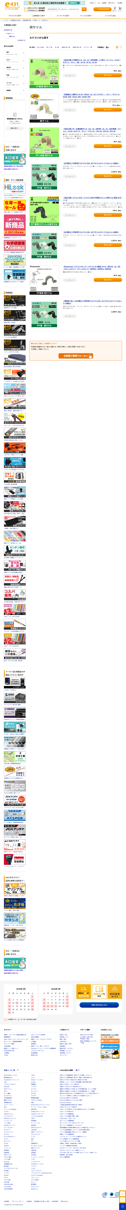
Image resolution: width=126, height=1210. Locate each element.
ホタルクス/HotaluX (37, 1175)
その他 (6, 1055)
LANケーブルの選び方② (67, 1111)
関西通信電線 (35, 1098)
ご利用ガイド (92, 3)
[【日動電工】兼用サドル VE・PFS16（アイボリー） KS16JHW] (44, 108)
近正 (32, 1139)
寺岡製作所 (34, 1143)
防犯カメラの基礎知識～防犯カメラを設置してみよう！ (76, 1075)
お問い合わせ (111, 3)
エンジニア (34, 1091)
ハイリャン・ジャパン (37, 1157)
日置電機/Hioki (8, 1164)
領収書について (64, 1037)
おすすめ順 (40, 47)
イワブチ (33, 1086)
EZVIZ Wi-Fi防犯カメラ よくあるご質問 (71, 1100)
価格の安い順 (66, 47)
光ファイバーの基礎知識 (67, 1121)
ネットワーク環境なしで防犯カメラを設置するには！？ (76, 1096)
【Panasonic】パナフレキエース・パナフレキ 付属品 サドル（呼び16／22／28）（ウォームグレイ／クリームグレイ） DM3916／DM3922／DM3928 (92, 267)
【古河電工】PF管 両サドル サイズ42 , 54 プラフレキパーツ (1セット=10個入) (91, 232)
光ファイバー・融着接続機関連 (13, 1041)
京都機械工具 (8, 1102)
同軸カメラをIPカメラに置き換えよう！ (71, 1086)
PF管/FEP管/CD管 (9, 1051)
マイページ (104, 1060)
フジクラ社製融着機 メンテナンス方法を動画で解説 (74, 1130)
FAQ (99, 3)
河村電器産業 (8, 1098)
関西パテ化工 (8, 1100)
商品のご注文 (63, 1035)
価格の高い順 (77, 47)
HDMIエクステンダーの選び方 (68, 1107)
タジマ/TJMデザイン (10, 1136)
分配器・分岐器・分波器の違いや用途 (71, 1143)
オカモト (33, 1093)
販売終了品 (34, 1055)
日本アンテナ (8, 1155)
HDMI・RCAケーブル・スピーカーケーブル (16, 1039)
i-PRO (32, 1075)
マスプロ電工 (35, 1180)
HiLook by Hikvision (65, 1102)
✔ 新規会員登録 (103, 9)
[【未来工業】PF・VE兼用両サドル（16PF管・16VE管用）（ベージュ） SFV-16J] (44, 142)
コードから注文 (110, 15)
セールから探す (85, 15)
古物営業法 (55, 1201)
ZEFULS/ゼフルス (36, 1127)
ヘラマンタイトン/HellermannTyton (41, 1173)
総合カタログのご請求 (86, 1035)
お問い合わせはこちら (99, 1005)
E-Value (33, 1082)
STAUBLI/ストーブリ (10, 1125)
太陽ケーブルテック (37, 1132)
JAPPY (33, 1118)
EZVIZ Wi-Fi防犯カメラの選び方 (69, 1098)
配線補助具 (7, 1037)
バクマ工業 (7, 1159)
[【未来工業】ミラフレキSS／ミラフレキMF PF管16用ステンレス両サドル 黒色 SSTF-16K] (44, 211)
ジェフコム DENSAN (37, 1116)
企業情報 (104, 3)
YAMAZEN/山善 (8, 1184)
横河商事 (33, 1184)
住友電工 (33, 1125)
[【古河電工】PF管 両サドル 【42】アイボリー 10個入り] (44, 245)
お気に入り (71, 75)
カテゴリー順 (88, 47)
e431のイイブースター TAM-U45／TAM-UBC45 (73, 1148)
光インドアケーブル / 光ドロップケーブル (72, 1123)
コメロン (6, 1111)
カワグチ (33, 1096)
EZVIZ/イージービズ (37, 1080)
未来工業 (6, 1182)
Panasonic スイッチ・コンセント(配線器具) (43, 1048)
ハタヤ (33, 1159)
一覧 (76, 1070)
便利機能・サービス (65, 1051)
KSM (5, 1107)
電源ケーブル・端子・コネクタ (40, 1046)
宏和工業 (33, 1109)
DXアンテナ (7, 1141)
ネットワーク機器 (9, 1044)
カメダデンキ (8, 1096)
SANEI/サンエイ (8, 1114)
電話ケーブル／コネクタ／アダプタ (41, 1039)
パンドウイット (35, 1162)
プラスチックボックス (37, 1051)
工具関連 (6, 1053)
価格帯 (8, 90)
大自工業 (33, 1130)
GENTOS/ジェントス (10, 1118)
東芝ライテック (35, 1148)
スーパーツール (35, 1123)
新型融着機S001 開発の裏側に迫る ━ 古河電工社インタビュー (77, 1127)
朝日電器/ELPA (8, 1077)
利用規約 (29, 1201)
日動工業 (33, 1150)
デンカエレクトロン (37, 1146)
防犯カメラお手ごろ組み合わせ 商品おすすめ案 (73, 1080)
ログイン (114, 10)
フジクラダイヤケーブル (11, 1168)
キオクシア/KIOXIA (36, 1100)
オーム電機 (7, 1093)
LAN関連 (33, 1041)
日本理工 (33, 1155)
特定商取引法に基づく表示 (41, 1201)
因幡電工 (33, 1084)
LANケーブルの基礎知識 (67, 1114)
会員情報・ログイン (65, 1053)
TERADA (6, 1146)
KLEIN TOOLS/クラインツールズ (40, 1105)
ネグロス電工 (8, 1157)
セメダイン (7, 1130)
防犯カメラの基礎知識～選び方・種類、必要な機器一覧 (76, 1077)
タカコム (6, 1134)
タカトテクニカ (35, 1134)
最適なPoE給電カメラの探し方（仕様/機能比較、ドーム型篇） (78, 1091)
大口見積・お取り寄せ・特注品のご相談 (87, 1038)
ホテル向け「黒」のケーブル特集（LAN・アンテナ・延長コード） (79, 1152)
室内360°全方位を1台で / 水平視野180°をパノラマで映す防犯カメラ (79, 1093)
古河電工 (6, 1171)
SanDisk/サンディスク (37, 1114)
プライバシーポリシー (17, 1201)
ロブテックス (35, 1187)
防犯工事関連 (35, 1037)
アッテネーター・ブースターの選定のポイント (73, 1136)
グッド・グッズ (8, 1105)
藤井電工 (6, 1166)
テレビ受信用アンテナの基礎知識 (69, 1139)
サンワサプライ (8, 1116)
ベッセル (6, 1173)
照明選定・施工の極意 (66, 1155)
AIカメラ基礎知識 (65, 1157)
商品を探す (14, 128)
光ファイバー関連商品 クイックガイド (71, 1125)
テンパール (7, 1148)
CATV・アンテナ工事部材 (38, 1035)
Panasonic (7, 1162)
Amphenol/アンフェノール (11, 1080)
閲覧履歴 (122, 1193)
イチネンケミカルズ (9, 1084)
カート (120, 10)
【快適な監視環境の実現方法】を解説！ (71, 1105)
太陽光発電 (7, 1046)
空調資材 (33, 1044)
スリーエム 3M (8, 1127)
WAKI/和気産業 (8, 1189)
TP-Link (6, 1143)
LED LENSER (7, 1187)
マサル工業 (7, 1180)
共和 (32, 1102)
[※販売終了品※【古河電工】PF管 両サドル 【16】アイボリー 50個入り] (44, 314)
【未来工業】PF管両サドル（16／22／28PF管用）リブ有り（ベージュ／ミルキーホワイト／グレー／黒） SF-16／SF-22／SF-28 (92, 61)
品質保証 (62, 1046)
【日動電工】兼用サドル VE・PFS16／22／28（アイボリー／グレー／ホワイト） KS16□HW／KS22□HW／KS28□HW (92, 95)
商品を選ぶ (108, 75)
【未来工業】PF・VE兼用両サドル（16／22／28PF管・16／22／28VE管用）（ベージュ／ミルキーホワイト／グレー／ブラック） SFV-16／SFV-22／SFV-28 (92, 130)
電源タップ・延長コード (11, 1048)
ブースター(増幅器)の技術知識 (68, 1146)
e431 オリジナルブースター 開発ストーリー (72, 1150)
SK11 (5, 1091)
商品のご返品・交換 (65, 1044)
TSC (32, 1141)
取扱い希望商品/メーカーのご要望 (88, 1042)
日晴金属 (6, 1152)
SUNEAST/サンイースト (38, 1111)
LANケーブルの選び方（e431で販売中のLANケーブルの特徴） (77, 1109)
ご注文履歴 (119, 3)
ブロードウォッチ (36, 1171)
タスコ (6, 1139)
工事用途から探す (38, 15)
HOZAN (6, 1175)
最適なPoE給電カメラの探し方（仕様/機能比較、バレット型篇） (78, 1089)
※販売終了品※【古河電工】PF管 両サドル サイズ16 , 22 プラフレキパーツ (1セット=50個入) (92, 302)
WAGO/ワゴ (34, 1189)
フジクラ (33, 1166)
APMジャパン (8, 1089)
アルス (33, 1077)
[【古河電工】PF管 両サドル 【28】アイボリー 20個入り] (44, 176)
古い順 (57, 47)
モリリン (33, 1182)
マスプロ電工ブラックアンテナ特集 (70, 1141)
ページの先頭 (122, 1206)
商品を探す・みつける (66, 1048)
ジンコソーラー (8, 1121)
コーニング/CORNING (10, 1109)
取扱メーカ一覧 (10, 1070)
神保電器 (33, 1121)
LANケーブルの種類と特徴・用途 (69, 1116)
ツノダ (33, 1136)
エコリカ (33, 1089)
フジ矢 (33, 1168)
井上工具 (6, 1086)
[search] (84, 9)
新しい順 (49, 47)
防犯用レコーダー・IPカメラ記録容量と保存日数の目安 (76, 1082)
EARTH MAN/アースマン (10, 1075)
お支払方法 (63, 1041)
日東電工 (33, 1152)
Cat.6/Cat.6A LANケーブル (68, 1118)
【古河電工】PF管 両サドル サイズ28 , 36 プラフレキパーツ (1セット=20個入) (91, 163)
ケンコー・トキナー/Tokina (39, 1107)
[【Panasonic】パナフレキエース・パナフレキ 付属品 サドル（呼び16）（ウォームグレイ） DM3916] (44, 280)
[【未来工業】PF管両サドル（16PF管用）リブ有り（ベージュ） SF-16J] (44, 73)
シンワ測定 (7, 1123)
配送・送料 (63, 1039)
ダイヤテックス (8, 1132)
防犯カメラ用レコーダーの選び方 (69, 1084)
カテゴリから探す (15, 15)
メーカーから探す (63, 15)
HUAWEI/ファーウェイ (37, 1164)
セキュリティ (63, 1055)
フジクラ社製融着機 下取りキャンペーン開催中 (73, 1132)
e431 (5, 1082)
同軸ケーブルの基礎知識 (67, 1134)
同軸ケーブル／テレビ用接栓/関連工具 (15, 1035)
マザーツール (35, 1177)
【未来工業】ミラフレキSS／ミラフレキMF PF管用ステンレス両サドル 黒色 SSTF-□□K (92, 198)
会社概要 (6, 1201)
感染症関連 (34, 1053)
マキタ (6, 1177)
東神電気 (6, 1150)
